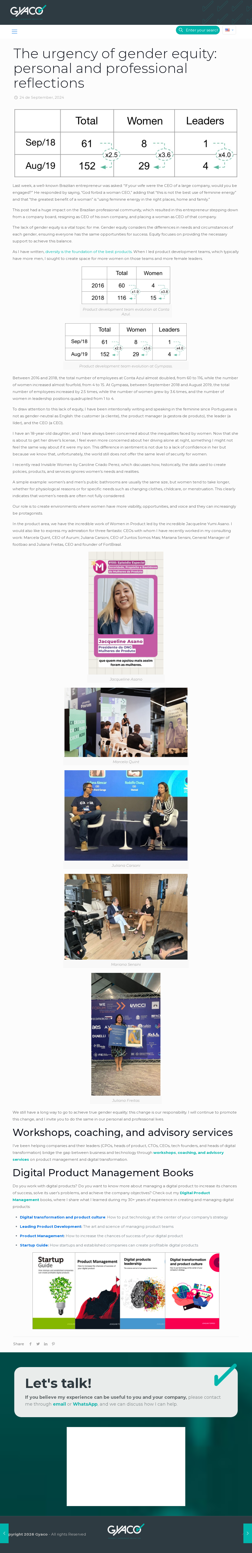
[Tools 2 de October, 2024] (247, 1533)
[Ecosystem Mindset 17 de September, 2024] (4, 1533)
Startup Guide (34, 1245)
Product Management (42, 1235)
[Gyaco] (28, 12)
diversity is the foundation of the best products (88, 251)
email (59, 1404)
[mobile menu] (14, 32)
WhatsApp (85, 1404)
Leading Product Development (50, 1226)
